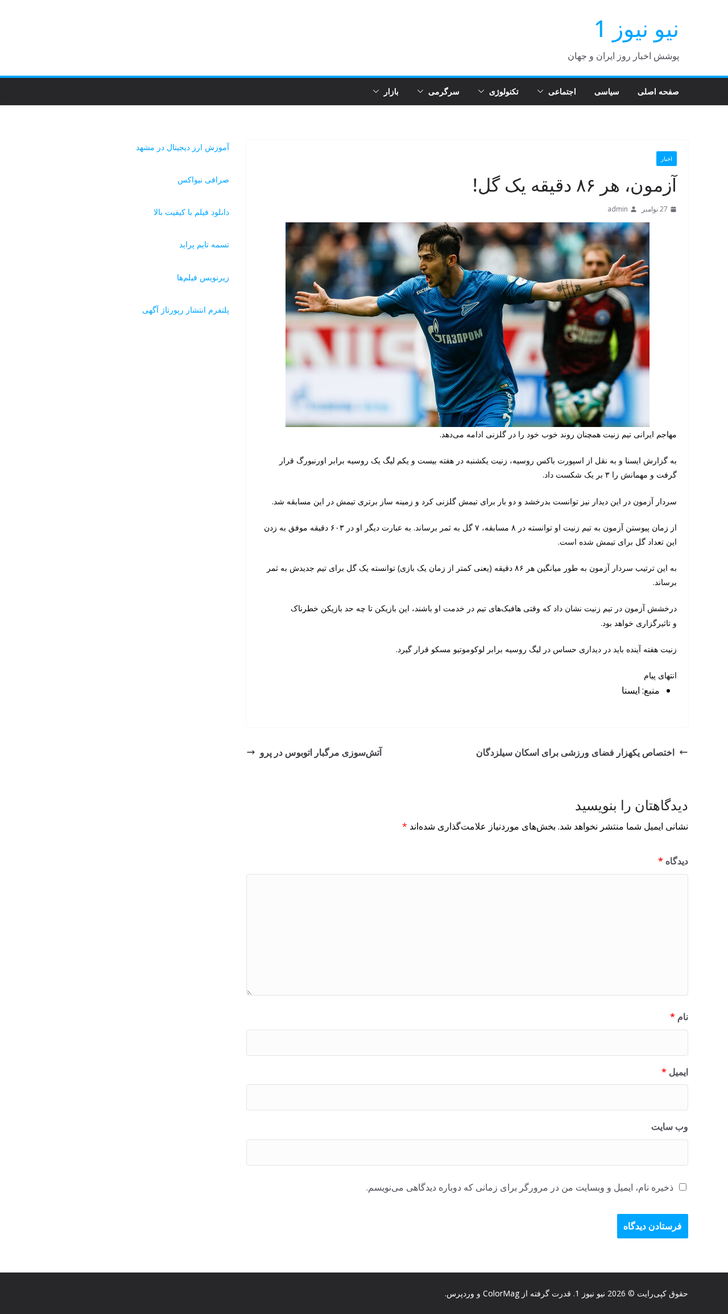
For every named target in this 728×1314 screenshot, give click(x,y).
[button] (542, 92)
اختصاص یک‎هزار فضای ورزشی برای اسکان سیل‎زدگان (575, 752)
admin (617, 209)
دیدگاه (673, 861)
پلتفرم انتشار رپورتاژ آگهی (185, 309)
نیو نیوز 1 (636, 28)
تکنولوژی (504, 91)
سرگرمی (444, 91)
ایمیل (674, 1072)
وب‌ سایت (669, 1126)
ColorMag (501, 1293)
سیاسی (606, 91)
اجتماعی (562, 91)
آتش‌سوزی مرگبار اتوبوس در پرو (321, 752)
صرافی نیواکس (203, 179)
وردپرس (460, 1293)
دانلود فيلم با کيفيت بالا (191, 211)
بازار (391, 91)
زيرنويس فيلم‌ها (203, 277)
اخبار (666, 159)
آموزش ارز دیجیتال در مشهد (182, 147)
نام (679, 1016)
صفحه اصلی (658, 91)
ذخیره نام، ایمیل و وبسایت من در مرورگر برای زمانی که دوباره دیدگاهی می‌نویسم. (519, 1187)
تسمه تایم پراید (204, 244)
